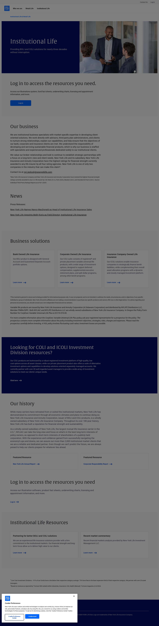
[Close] (74, 596)
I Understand (32, 616)
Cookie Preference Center (14, 617)
